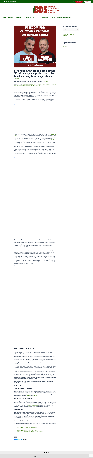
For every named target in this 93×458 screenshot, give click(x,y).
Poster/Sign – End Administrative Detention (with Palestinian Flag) (30, 431)
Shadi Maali (53, 139)
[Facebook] (2, 1)
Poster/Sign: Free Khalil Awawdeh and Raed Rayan (27, 427)
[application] (13, 18)
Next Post (53, 446)
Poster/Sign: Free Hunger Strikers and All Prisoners (27, 430)
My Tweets (65, 46)
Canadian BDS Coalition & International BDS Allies (39, 15)
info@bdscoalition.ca (12, 1)
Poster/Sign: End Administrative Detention (25, 429)
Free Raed (35, 395)
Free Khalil (29, 395)
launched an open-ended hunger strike (25, 100)
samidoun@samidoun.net (33, 405)
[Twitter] (4, 1)
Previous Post (17, 446)
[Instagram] (6, 1)
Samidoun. (46, 81)
